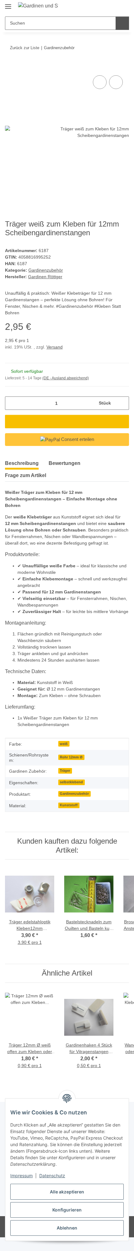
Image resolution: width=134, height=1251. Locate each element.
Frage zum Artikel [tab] (25, 475)
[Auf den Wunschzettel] (116, 82)
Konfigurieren (67, 1209)
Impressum (21, 1175)
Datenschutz (52, 1175)
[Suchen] (122, 23)
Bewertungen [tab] (64, 463)
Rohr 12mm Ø (71, 757)
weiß (64, 744)
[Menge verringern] (12, 403)
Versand (54, 346)
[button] (104, 7)
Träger (65, 770)
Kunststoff (69, 805)
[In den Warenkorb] (10, 66)
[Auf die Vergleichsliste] (100, 82)
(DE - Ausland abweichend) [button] (65, 378)
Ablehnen (67, 1227)
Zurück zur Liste (24, 47)
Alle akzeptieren (67, 1191)
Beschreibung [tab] (22, 463)
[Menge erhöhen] (122, 403)
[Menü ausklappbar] (8, 4)
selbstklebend (71, 782)
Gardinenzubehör (45, 270)
